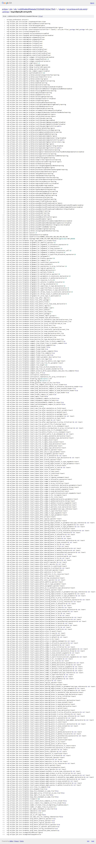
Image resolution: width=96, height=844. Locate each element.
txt (88, 841)
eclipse (5, 9)
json (92, 841)
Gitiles (11, 841)
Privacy (16, 841)
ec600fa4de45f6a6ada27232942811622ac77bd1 (37, 9)
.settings (5, 12)
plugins (62, 9)
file (40, 16)
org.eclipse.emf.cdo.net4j (77, 9)
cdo (10, 9)
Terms (22, 841)
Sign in (92, 3)
